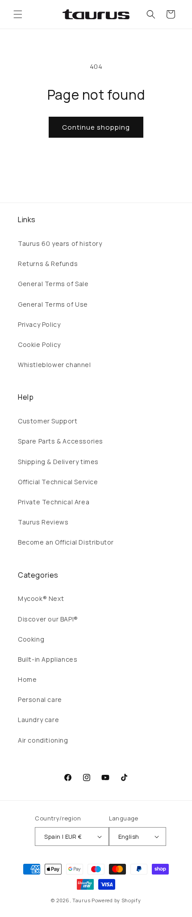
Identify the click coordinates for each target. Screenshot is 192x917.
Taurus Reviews (43, 522)
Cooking (31, 639)
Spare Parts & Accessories (60, 441)
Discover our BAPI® (48, 619)
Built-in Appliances (47, 659)
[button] (18, 14)
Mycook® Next (41, 598)
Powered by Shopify (116, 900)
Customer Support (48, 421)
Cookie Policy (39, 344)
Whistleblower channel (54, 364)
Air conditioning (43, 740)
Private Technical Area (53, 502)
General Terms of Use (53, 304)
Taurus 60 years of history (60, 243)
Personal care (40, 699)
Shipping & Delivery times (58, 461)
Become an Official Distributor (66, 542)
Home (27, 679)
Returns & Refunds (48, 263)
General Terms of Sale (53, 283)
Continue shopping (96, 127)
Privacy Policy (39, 324)
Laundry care (38, 719)
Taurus (81, 900)
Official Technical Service (58, 482)
